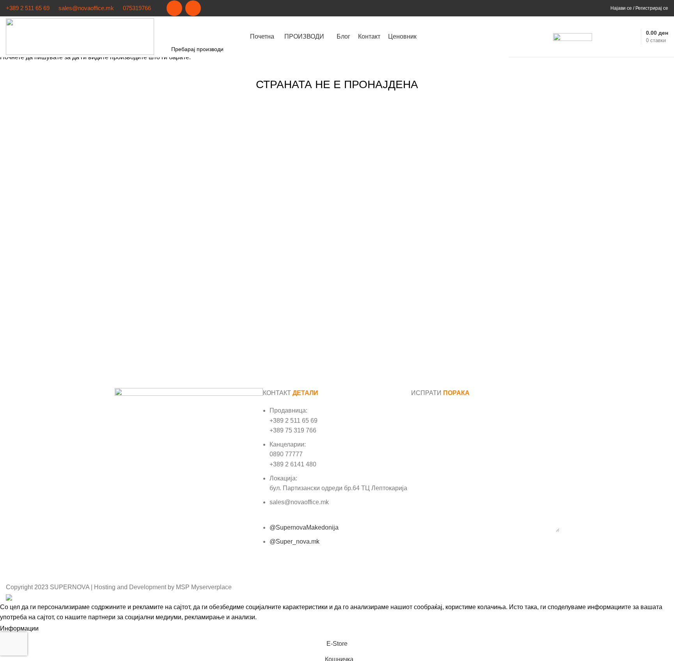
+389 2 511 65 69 (28, 8)
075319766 (137, 8)
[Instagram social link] (193, 8)
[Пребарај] (602, 36)
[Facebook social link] (174, 8)
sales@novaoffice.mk (86, 8)
